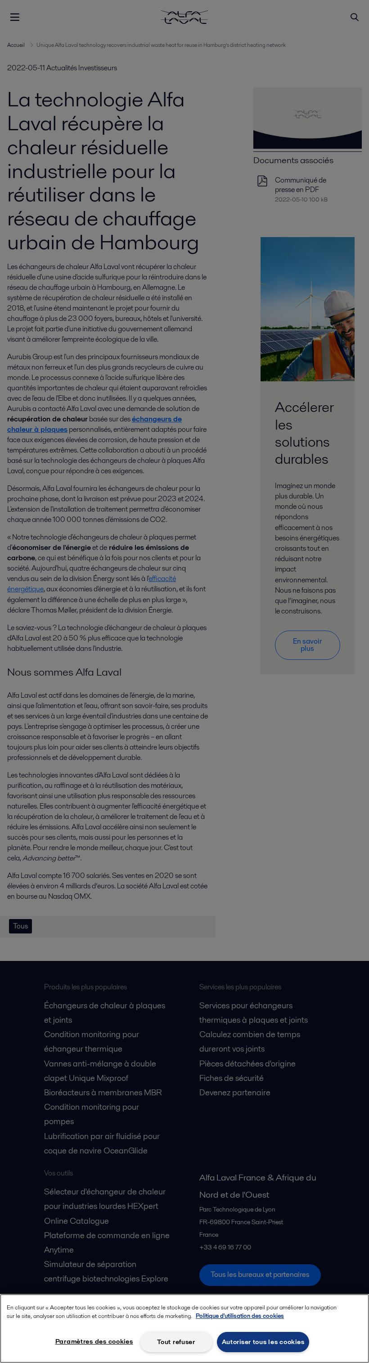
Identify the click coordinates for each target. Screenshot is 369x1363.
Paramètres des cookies (94, 1341)
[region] (184, 1328)
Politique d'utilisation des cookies (240, 1316)
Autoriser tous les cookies (263, 1341)
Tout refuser (176, 1341)
